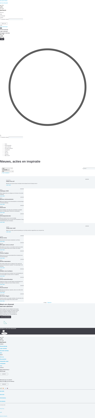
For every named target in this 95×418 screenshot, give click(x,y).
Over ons (6, 152)
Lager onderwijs (8, 146)
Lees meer (8, 185)
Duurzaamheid (3, 359)
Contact (6, 151)
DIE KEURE (2, 391)
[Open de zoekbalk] (0, 135)
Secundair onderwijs (9, 148)
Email (1, 330)
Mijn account (7, 155)
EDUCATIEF (2, 394)
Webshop (6, 154)
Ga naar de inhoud (3, 0)
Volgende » (49, 302)
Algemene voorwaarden (3, 416)
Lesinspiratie (7, 149)
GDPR (1, 412)
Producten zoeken (5, 19)
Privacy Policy (2, 408)
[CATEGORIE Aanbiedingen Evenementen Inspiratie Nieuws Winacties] (6, 169)
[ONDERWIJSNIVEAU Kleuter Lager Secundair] (7, 168)
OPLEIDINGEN (2, 401)
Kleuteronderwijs (8, 145)
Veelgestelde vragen (4, 361)
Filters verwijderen (5, 172)
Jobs (1, 365)
